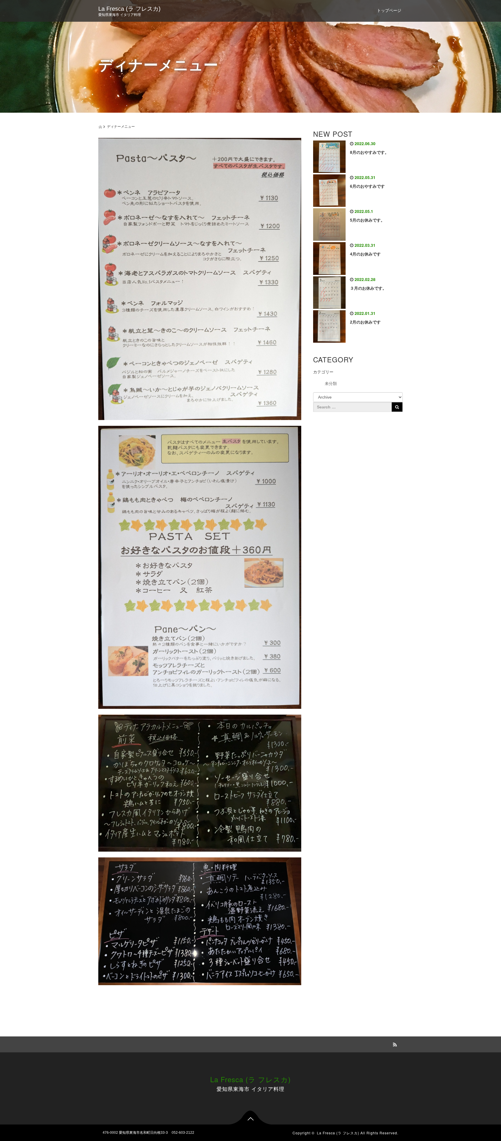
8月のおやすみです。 (369, 152)
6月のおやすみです (367, 186)
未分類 (331, 383)
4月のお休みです (365, 254)
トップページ (389, 10)
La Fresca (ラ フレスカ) (129, 9)
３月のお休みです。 (368, 288)
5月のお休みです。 (367, 220)
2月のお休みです (365, 322)
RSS (394, 1043)
